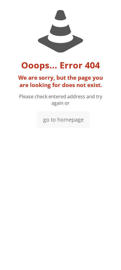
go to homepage (63, 119)
